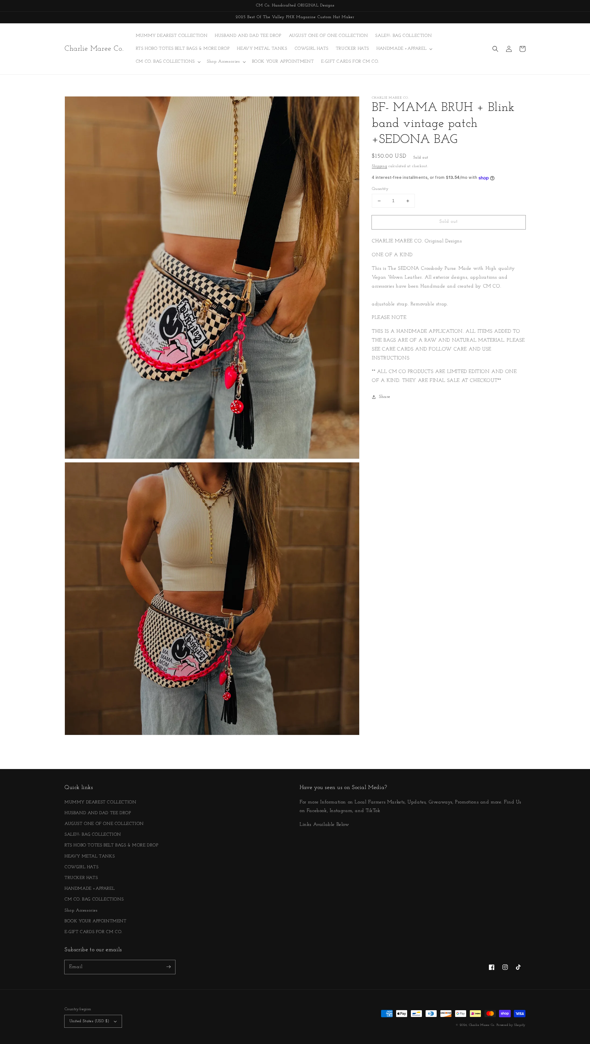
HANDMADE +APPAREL (90, 888)
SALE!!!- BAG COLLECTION (93, 834)
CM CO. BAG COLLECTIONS (94, 899)
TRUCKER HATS (81, 878)
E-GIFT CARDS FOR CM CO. (93, 932)
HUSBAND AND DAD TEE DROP (98, 813)
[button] (495, 49)
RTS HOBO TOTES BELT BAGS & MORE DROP (112, 845)
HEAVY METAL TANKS (90, 856)
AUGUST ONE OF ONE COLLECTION (104, 824)
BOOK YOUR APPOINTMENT (96, 921)
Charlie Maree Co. (482, 1025)
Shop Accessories (81, 910)
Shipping (379, 166)
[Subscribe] (168, 967)
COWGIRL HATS (81, 867)
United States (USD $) (89, 1021)
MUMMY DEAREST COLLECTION (100, 802)
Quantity (380, 189)
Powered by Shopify (511, 1025)
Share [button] (384, 397)
